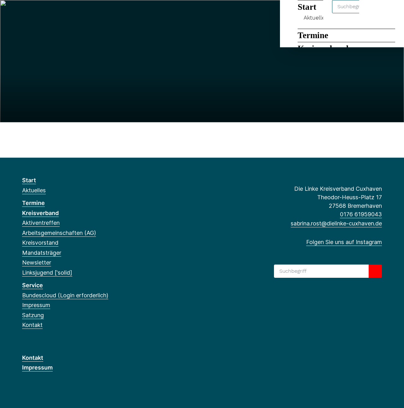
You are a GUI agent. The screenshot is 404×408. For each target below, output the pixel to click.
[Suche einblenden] (372, 13)
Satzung (33, 315)
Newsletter (36, 262)
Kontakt (32, 325)
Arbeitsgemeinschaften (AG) (59, 233)
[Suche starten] (375, 271)
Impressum (36, 305)
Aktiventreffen (41, 222)
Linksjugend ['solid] (47, 272)
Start (29, 180)
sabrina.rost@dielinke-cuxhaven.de (336, 223)
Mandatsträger (41, 252)
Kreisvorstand (40, 242)
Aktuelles (34, 190)
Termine (313, 35)
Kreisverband (40, 213)
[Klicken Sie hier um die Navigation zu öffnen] (391, 13)
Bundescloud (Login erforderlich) (65, 295)
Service (32, 285)
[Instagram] (25, 13)
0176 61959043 (361, 214)
